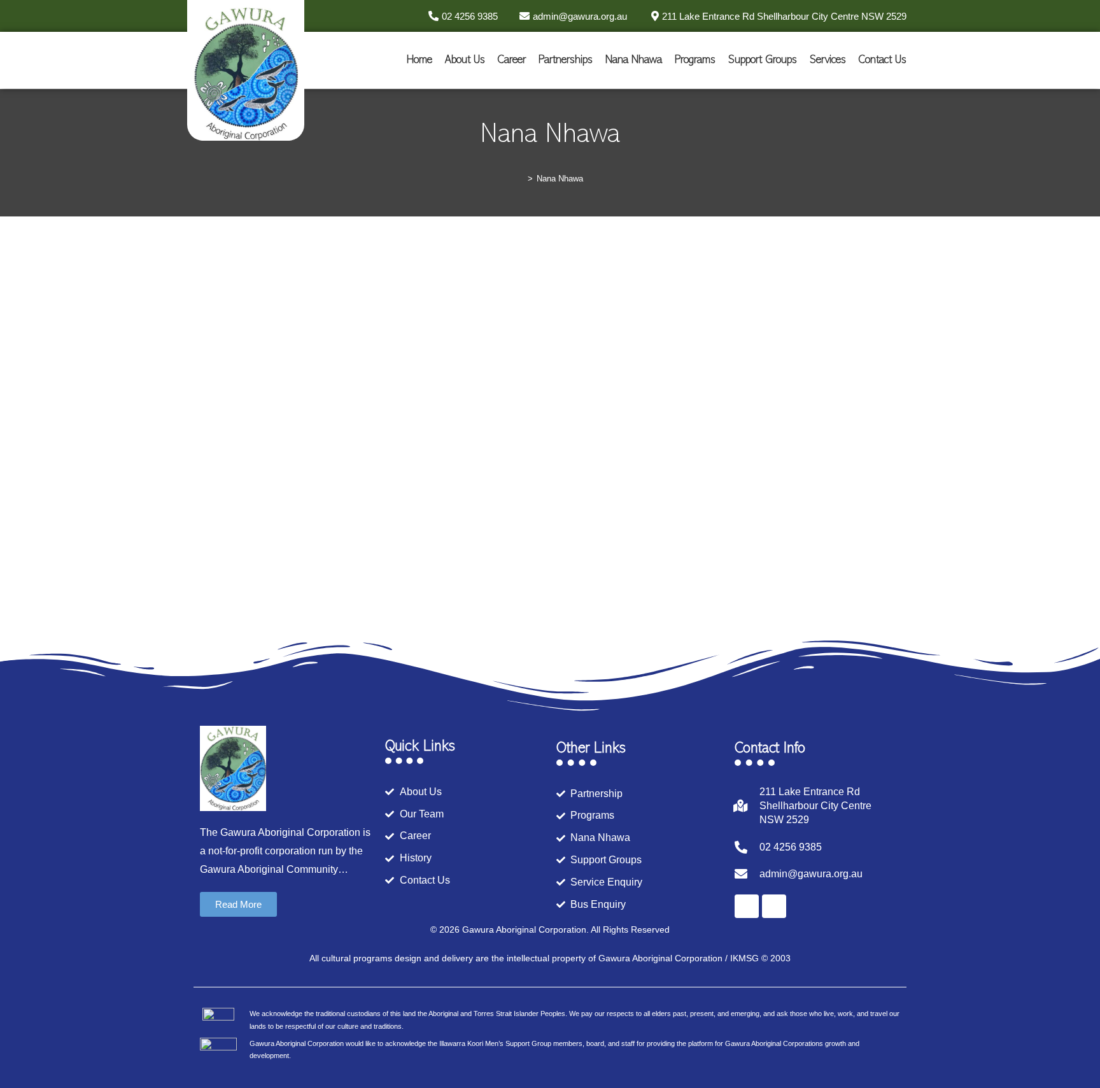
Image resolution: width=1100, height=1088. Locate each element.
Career (512, 60)
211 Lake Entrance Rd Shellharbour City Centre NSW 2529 (815, 806)
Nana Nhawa (633, 60)
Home (419, 60)
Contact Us (882, 60)
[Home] (521, 178)
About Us (465, 60)
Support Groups (762, 60)
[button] (238, 904)
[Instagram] (774, 906)
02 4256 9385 (790, 847)
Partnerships (566, 60)
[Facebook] (747, 906)
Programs (695, 60)
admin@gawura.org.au (811, 873)
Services (828, 60)
